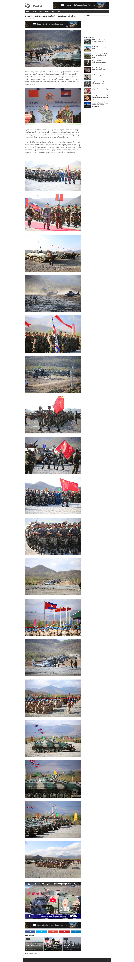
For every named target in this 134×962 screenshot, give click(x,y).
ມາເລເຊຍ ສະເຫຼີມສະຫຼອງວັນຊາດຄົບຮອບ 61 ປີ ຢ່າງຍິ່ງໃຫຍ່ (52, 946)
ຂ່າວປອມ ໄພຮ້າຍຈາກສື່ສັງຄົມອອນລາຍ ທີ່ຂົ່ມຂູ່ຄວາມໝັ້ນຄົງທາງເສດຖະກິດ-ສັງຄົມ (100, 104)
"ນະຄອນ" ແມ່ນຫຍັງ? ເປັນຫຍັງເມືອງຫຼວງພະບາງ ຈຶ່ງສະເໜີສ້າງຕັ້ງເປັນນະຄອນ (100, 55)
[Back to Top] (108, 960)
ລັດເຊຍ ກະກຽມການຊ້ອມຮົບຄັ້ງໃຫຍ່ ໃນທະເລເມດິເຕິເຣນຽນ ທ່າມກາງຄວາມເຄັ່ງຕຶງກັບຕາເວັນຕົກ (71, 945)
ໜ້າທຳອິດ (28, 11)
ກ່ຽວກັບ (58, 11)
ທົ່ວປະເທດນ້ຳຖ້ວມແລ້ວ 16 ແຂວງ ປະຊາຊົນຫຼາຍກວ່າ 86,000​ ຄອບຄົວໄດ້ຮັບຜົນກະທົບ (34, 945)
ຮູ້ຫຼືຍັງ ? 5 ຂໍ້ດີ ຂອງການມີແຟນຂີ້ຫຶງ (100, 89)
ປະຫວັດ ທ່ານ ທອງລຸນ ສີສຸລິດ (98, 75)
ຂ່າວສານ (34, 11)
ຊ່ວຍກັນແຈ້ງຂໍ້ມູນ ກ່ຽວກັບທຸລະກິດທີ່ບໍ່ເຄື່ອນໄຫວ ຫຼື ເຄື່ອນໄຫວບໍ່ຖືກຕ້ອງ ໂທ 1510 (100, 97)
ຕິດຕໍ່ (53, 11)
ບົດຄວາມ (41, 11)
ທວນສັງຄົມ (47, 11)
